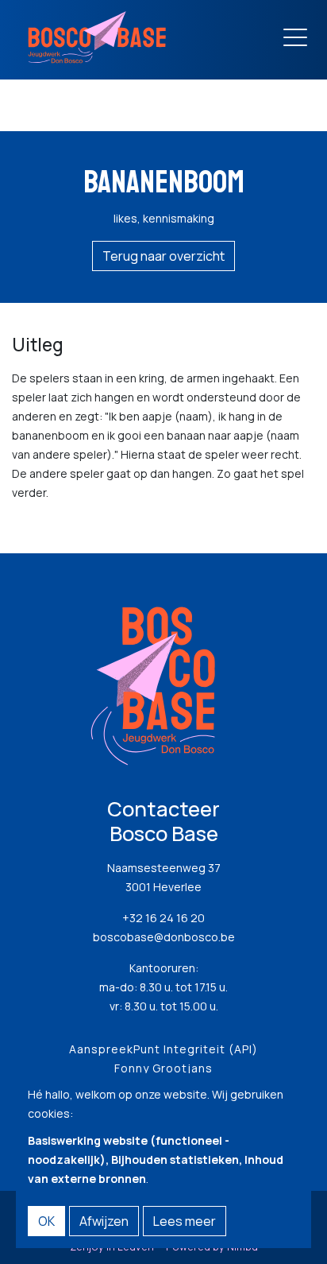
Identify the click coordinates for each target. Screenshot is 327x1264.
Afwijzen (104, 1221)
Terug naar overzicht (163, 256)
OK (46, 1221)
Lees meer (184, 1221)
